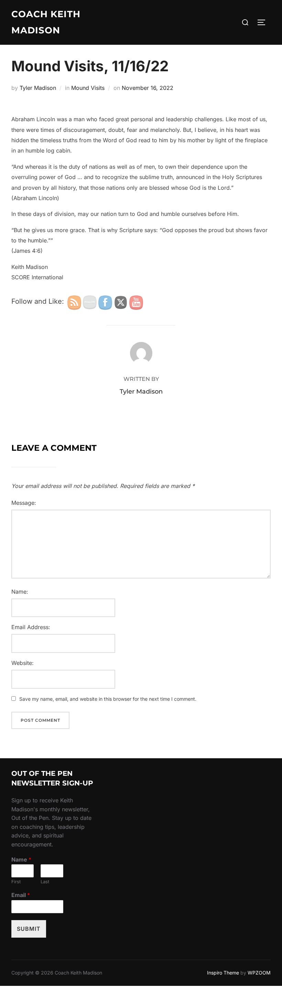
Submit (29, 928)
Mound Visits (88, 87)
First (16, 881)
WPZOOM (259, 973)
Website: (22, 662)
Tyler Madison (38, 87)
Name (21, 859)
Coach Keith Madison (45, 22)
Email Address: (30, 627)
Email (20, 895)
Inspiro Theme (223, 973)
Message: (23, 502)
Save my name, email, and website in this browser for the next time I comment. (107, 699)
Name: (19, 591)
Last (45, 881)
